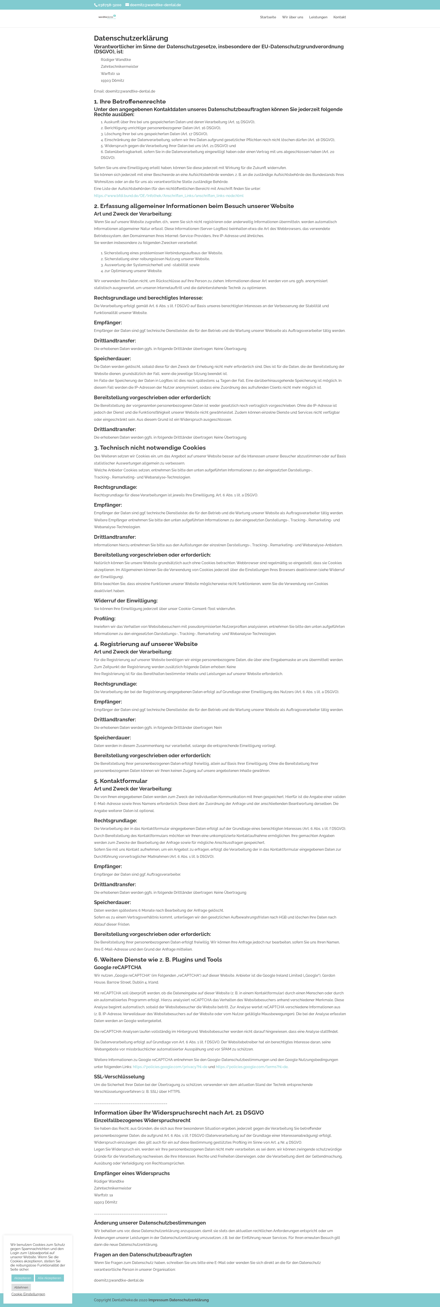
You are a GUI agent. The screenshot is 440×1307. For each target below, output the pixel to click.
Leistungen (318, 17)
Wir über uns (292, 17)
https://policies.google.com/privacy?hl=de (170, 1067)
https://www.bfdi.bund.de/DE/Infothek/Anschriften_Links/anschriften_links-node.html (169, 196)
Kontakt (339, 17)
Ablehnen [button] (21, 1287)
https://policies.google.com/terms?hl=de (252, 1067)
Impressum (158, 1300)
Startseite (268, 17)
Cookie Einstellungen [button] (28, 1294)
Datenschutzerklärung (189, 1300)
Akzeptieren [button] (22, 1278)
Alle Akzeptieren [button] (49, 1278)
